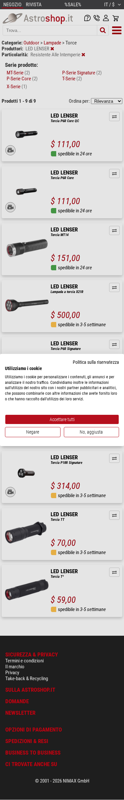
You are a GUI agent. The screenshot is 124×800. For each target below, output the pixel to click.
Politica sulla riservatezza (96, 362)
